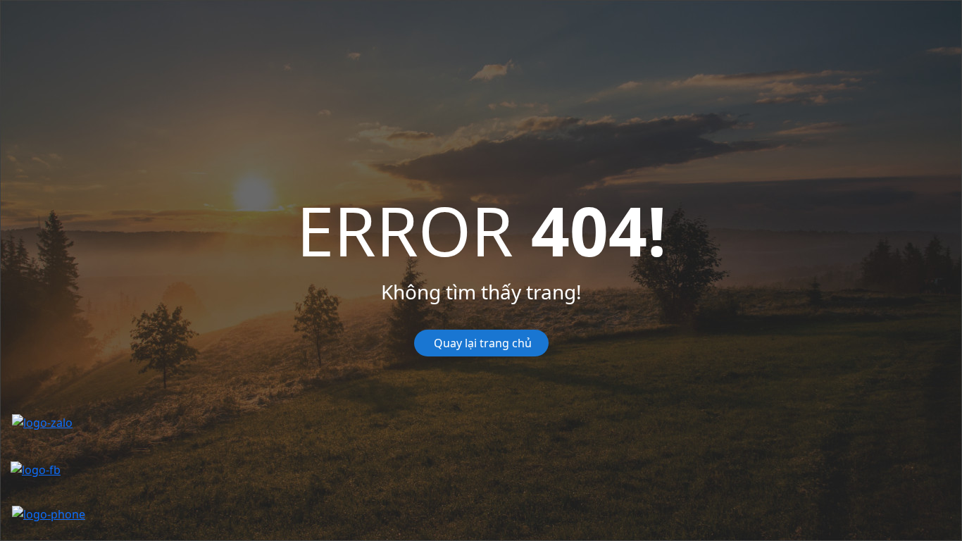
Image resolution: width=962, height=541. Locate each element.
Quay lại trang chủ (481, 343)
